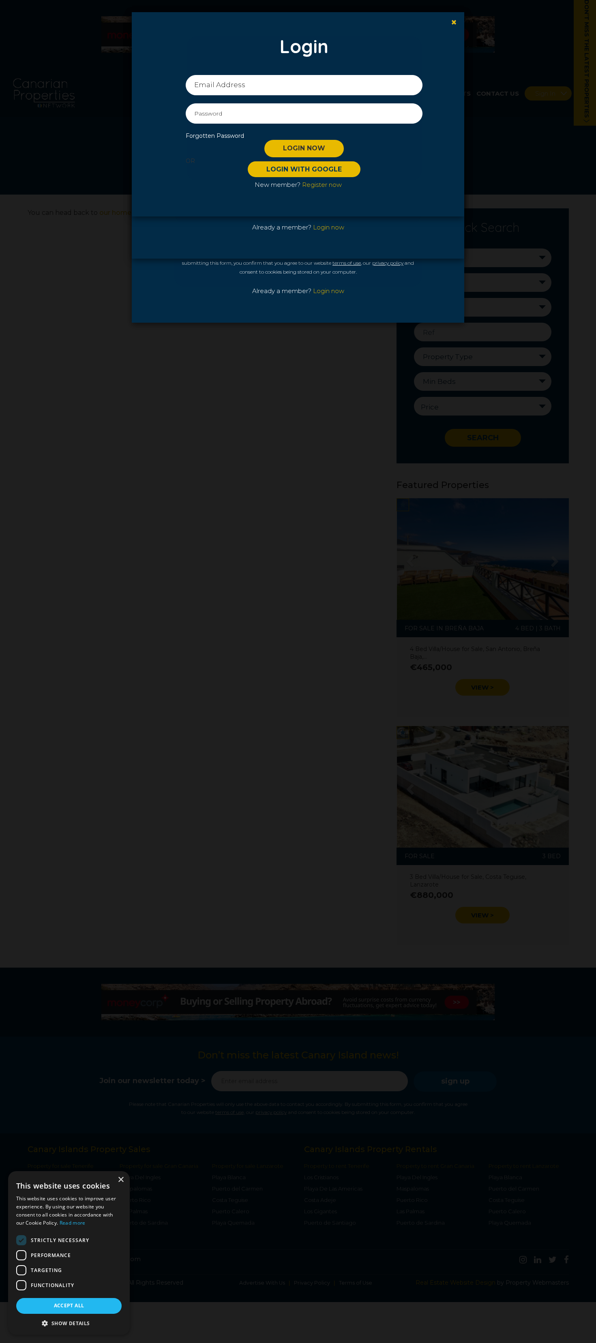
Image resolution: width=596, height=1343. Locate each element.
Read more (73, 1222)
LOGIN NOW (304, 148)
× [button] (121, 1180)
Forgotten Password (215, 135)
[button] (69, 1323)
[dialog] (69, 1253)
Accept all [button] (69, 1305)
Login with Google (304, 169)
